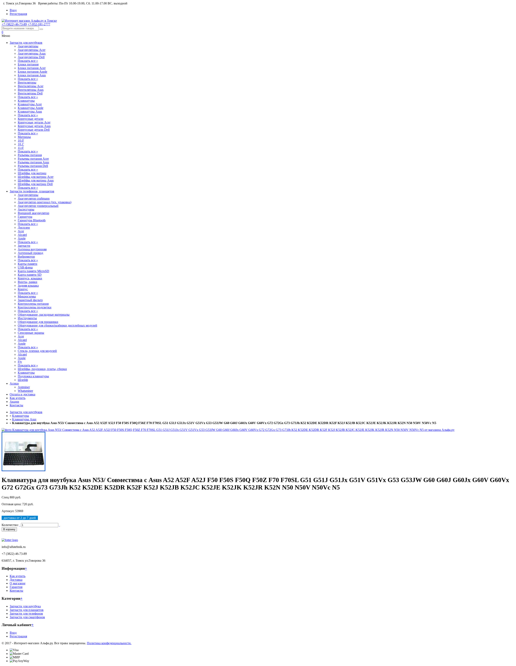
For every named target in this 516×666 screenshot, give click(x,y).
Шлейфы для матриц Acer (35, 176)
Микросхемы (27, 296)
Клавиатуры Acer (30, 104)
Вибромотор (26, 256)
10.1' (21, 144)
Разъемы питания (30, 155)
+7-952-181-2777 (39, 24)
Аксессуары (26, 209)
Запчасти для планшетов (27, 610)
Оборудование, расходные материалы (44, 314)
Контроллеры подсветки (34, 307)
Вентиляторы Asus (31, 89)
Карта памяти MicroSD (33, 271)
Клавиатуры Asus (30, 111)
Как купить (17, 398)
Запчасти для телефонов (26, 613)
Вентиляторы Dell (30, 93)
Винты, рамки (27, 282)
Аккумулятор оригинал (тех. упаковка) (44, 202)
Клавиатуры (26, 100)
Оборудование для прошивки (38, 322)
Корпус (23, 289)
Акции (14, 401)
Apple (22, 238)
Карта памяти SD (30, 274)
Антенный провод (30, 253)
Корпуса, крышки (30, 278)
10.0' (21, 140)
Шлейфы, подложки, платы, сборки (42, 369)
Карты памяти (27, 264)
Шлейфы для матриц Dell (35, 184)
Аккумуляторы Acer (31, 50)
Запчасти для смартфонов (27, 617)
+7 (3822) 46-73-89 (14, 24)
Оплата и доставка (22, 394)
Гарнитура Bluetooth (32, 220)
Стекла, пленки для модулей (37, 351)
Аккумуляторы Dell (31, 57)
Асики (14, 383)
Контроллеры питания (33, 303)
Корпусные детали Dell (34, 129)
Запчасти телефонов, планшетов (32, 191)
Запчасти (24, 245)
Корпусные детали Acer (34, 122)
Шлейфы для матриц (32, 173)
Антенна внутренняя (32, 249)
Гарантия (16, 587)
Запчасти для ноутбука (25, 606)
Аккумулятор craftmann (34, 198)
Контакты (16, 405)
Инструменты (27, 318)
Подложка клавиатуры (33, 376)
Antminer (24, 387)
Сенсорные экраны (31, 332)
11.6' (21, 147)
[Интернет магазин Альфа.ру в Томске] (29, 20)
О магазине (17, 583)
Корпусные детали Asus (34, 126)
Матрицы (24, 137)
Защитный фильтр (30, 300)
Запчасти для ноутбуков (26, 42)
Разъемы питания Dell (33, 166)
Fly (20, 361)
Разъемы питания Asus (33, 162)
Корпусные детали (30, 118)
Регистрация (18, 14)
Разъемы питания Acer (33, 158)
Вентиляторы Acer (30, 86)
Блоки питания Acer (32, 68)
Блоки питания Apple (32, 71)
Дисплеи (24, 227)
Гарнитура (25, 216)
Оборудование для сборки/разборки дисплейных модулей (57, 325)
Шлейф (23, 380)
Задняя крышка (28, 285)
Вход (13, 10)
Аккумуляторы (28, 46)
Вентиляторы (27, 82)
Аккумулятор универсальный (38, 205)
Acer (21, 231)
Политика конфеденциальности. (109, 643)
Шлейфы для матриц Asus (36, 180)
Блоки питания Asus (32, 75)
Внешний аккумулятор (33, 213)
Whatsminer (25, 390)
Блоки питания (28, 64)
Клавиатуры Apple (30, 108)
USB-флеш (25, 267)
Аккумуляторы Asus (32, 53)
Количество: (10, 525)
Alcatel (22, 235)
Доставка (16, 579)
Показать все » (28, 60)
